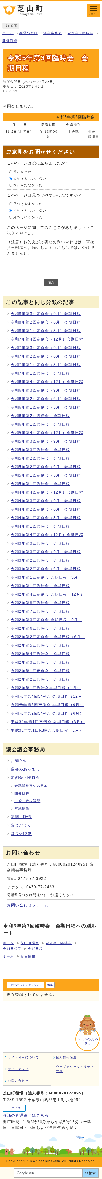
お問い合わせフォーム (28, 905)
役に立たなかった (28, 185)
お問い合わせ (18, 1080)
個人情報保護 (66, 1057)
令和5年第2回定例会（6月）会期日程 (46, 467)
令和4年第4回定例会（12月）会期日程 (47, 492)
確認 (51, 282)
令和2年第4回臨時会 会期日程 (40, 654)
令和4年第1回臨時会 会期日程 (40, 526)
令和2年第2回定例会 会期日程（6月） (48, 637)
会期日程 (35, 949)
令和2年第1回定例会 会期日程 (40, 671)
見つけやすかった (28, 204)
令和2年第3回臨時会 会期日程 (40, 662)
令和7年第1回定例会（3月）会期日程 (46, 365)
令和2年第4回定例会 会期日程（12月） (48, 594)
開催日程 (9, 41)
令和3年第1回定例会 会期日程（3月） (46, 577)
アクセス (14, 1108)
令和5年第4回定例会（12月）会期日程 (47, 433)
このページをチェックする (25, 985)
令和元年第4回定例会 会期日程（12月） (48, 696)
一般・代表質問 (27, 801)
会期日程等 (12, 949)
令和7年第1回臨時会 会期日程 (40, 373)
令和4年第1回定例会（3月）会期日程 (46, 518)
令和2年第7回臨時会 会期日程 (40, 611)
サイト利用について (23, 1057)
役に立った (22, 172)
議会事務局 (52, 33)
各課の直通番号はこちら (26, 1115)
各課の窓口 (28, 33)
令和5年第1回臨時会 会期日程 (40, 484)
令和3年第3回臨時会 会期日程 (40, 543)
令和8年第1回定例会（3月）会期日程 (46, 331)
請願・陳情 (21, 817)
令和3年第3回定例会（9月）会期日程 (46, 552)
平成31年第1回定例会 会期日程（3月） (48, 722)
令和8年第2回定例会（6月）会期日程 (46, 322)
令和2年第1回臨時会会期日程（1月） (46, 688)
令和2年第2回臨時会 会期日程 (40, 679)
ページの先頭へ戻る (87, 1041)
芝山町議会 (30, 943)
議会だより (21, 825)
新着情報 (28, 956)
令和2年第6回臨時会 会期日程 (40, 628)
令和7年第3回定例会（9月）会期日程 (46, 348)
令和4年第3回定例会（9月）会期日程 (46, 501)
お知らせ (19, 761)
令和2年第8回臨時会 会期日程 (40, 603)
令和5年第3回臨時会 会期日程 (40, 450)
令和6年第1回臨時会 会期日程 (40, 424)
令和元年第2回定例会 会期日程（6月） (47, 713)
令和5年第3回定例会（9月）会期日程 (46, 441)
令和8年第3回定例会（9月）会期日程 (46, 314)
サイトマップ (18, 1069)
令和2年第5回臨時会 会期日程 (40, 645)
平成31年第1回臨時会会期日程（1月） (47, 730)
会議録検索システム (31, 785)
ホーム (8, 33)
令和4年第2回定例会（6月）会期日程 (46, 509)
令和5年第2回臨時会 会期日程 (40, 458)
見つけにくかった (28, 217)
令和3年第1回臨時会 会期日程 (40, 586)
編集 (50, 985)
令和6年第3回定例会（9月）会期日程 (46, 390)
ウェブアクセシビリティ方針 (75, 1069)
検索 (92, 1173)
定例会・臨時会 (80, 33)
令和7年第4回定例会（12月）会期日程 (47, 339)
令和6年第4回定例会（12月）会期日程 (47, 382)
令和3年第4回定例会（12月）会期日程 (47, 535)
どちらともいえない (29, 178)
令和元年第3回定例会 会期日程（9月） (47, 705)
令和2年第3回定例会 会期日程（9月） (46, 620)
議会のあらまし (25, 769)
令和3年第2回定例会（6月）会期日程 (46, 569)
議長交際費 (21, 834)
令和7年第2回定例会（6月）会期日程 (46, 356)
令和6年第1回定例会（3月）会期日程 (46, 407)
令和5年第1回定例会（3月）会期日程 (46, 475)
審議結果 (21, 808)
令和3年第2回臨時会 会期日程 (40, 560)
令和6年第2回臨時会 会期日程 (40, 416)
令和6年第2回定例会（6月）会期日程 (46, 399)
